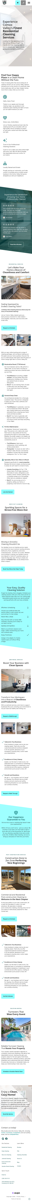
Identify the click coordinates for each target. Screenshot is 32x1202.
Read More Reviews (16, 244)
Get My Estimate (8, 996)
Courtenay (9, 1132)
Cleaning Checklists (22, 1154)
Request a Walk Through (10, 793)
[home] (4, 2)
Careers (19, 1166)
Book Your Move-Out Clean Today (13, 569)
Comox (3, 1132)
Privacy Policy (20, 1196)
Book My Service (8, 1114)
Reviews (19, 1147)
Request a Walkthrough (10, 716)
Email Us (4, 1174)
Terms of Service (16, 1199)
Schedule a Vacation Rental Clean (13, 1071)
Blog (18, 1162)
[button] (29, 3)
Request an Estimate (9, 328)
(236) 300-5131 (6, 1178)
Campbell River (14, 1134)
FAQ (18, 1151)
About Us (19, 1158)
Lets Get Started (8, 492)
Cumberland (16, 1132)
